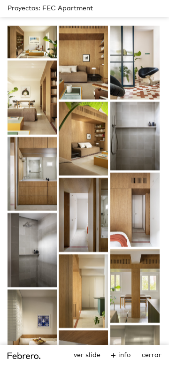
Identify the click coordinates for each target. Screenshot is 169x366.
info (124, 355)
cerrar (151, 355)
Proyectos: (24, 8)
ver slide (87, 355)
